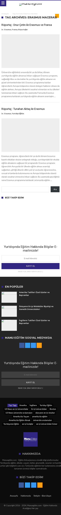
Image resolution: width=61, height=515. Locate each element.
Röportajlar (23, 29)
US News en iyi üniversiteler (16, 409)
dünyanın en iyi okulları (45, 413)
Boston (53, 409)
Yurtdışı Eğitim (18, 113)
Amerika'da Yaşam (21, 416)
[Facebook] (21, 345)
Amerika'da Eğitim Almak (19, 420)
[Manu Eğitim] (30, 3)
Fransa (14, 29)
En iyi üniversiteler (39, 409)
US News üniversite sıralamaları (19, 413)
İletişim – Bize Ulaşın (42, 496)
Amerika (23, 405)
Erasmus (7, 29)
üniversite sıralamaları (42, 420)
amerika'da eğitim (39, 416)
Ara (55, 189)
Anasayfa (5, 14)
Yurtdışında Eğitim (11, 424)
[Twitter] (27, 345)
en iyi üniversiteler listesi (46, 424)
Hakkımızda (26, 496)
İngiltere (33, 405)
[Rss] (39, 345)
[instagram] (33, 345)
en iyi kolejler (27, 424)
